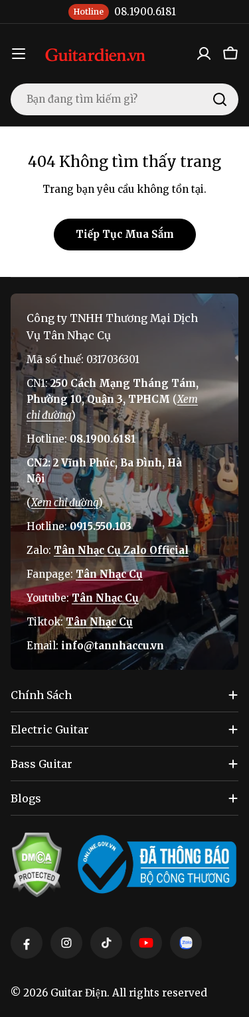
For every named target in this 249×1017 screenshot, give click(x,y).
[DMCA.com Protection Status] (36, 864)
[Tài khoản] (204, 54)
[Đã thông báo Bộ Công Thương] (157, 864)
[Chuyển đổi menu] (19, 54)
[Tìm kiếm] (220, 99)
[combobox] (124, 99)
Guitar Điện (78, 993)
